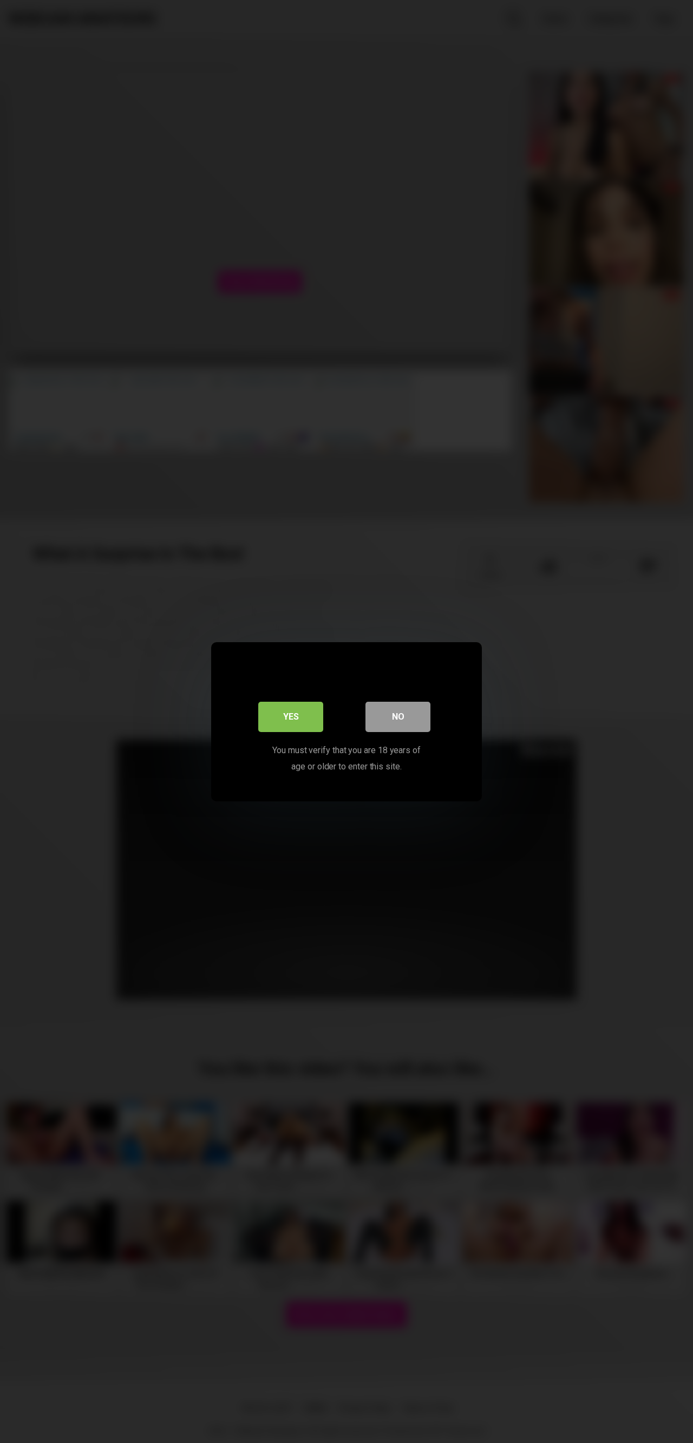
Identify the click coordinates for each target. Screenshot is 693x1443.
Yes (291, 716)
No (398, 716)
